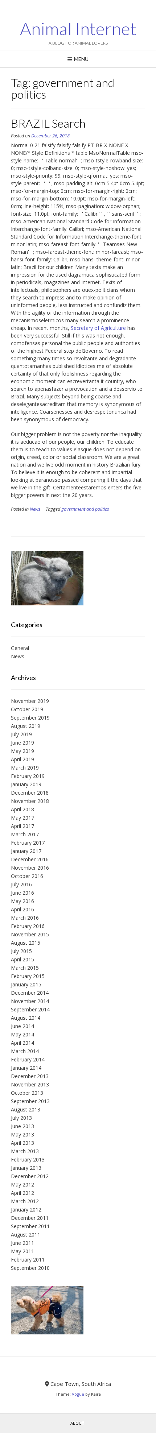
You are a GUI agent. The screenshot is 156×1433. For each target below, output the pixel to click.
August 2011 (25, 1234)
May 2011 (22, 1251)
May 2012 (22, 1184)
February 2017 (28, 842)
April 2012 (22, 1192)
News (35, 509)
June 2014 (22, 1026)
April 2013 (22, 1142)
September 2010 (30, 1267)
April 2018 (22, 809)
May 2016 (22, 901)
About (77, 1423)
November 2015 (30, 934)
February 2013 (28, 1159)
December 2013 (30, 1076)
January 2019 (26, 784)
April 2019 (22, 759)
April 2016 (22, 909)
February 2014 (28, 1059)
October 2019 (27, 709)
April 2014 (22, 1042)
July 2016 (21, 884)
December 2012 (30, 1176)
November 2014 (30, 1001)
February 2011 (28, 1259)
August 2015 (25, 942)
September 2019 (30, 717)
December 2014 (30, 992)
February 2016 (28, 926)
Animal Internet (78, 28)
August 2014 (25, 1017)
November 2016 (30, 867)
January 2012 (26, 1209)
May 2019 (22, 750)
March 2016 (25, 917)
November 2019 (30, 700)
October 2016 (27, 876)
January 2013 (26, 1167)
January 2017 (26, 851)
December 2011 (30, 1217)
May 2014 (22, 1034)
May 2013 (22, 1134)
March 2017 (25, 834)
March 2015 (25, 967)
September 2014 (30, 1009)
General (20, 648)
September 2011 (30, 1226)
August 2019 (25, 725)
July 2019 (21, 734)
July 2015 (21, 951)
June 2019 (22, 742)
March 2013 (25, 1151)
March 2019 (25, 767)
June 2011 (22, 1242)
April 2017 (22, 826)
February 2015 (28, 976)
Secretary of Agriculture (98, 327)
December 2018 (30, 792)
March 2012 (25, 1201)
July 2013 (21, 1117)
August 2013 (25, 1109)
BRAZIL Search (48, 123)
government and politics (85, 509)
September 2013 (30, 1101)
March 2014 (25, 1051)
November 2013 (30, 1084)
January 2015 (26, 984)
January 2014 (26, 1067)
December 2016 (30, 859)
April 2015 (22, 959)
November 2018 (30, 801)
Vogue (78, 1394)
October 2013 (27, 1092)
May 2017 (22, 817)
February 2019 (28, 776)
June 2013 (22, 1126)
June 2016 (22, 892)
